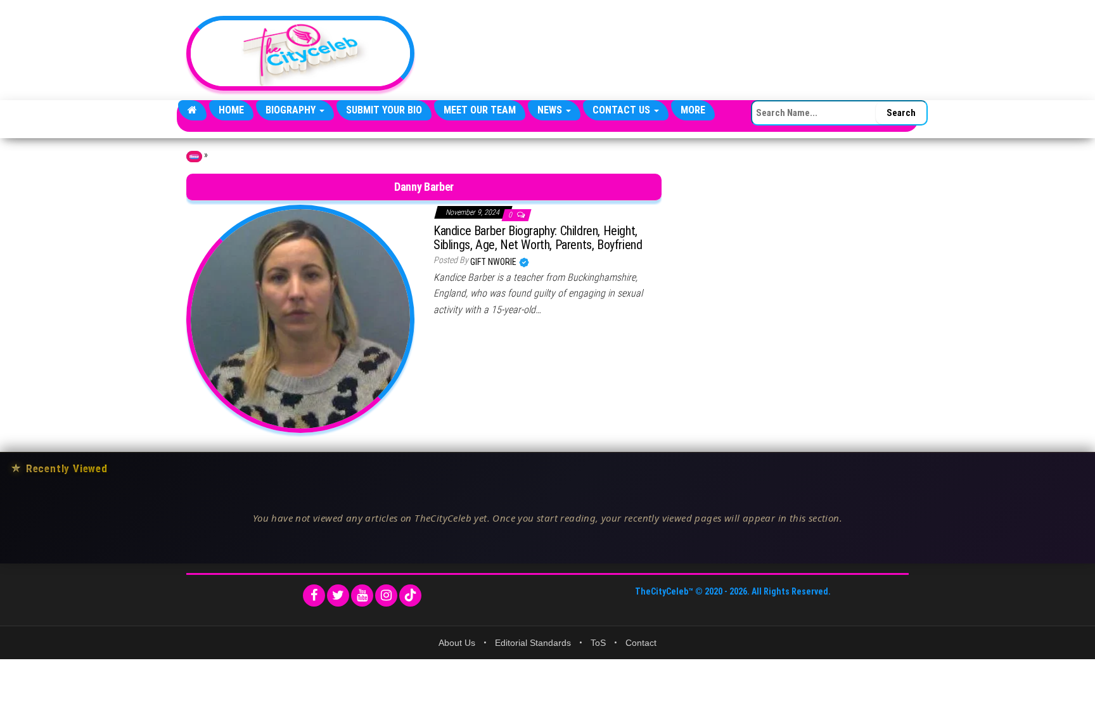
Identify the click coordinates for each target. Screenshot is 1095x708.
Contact (640, 643)
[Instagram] (386, 595)
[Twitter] (338, 595)
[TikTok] (410, 595)
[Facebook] (314, 595)
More (693, 110)
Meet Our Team (480, 110)
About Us (457, 643)
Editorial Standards (533, 643)
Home (231, 110)
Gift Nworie (494, 262)
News (551, 110)
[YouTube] (362, 595)
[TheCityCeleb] (192, 110)
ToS (598, 643)
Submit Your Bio (384, 110)
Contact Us (622, 110)
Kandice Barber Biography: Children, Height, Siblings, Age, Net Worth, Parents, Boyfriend (537, 237)
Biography (292, 110)
